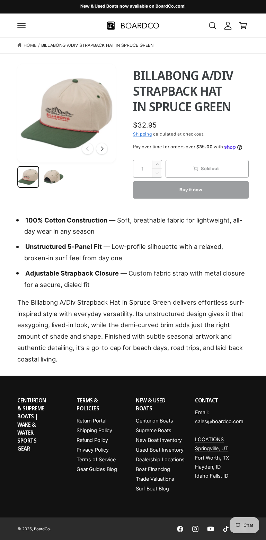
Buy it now (190, 189)
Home (30, 45)
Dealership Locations (160, 459)
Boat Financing (153, 469)
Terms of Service (96, 459)
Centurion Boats (154, 421)
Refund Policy (92, 440)
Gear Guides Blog (97, 469)
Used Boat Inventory (160, 450)
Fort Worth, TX (212, 458)
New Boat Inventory (159, 440)
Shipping (142, 134)
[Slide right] (101, 148)
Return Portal (91, 421)
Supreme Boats (153, 430)
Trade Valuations (155, 479)
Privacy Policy (93, 450)
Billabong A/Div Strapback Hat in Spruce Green (97, 45)
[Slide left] (87, 148)
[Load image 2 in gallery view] (53, 177)
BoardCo (42, 528)
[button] (21, 25)
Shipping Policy (94, 430)
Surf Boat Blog (152, 489)
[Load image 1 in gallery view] (28, 177)
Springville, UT (211, 448)
